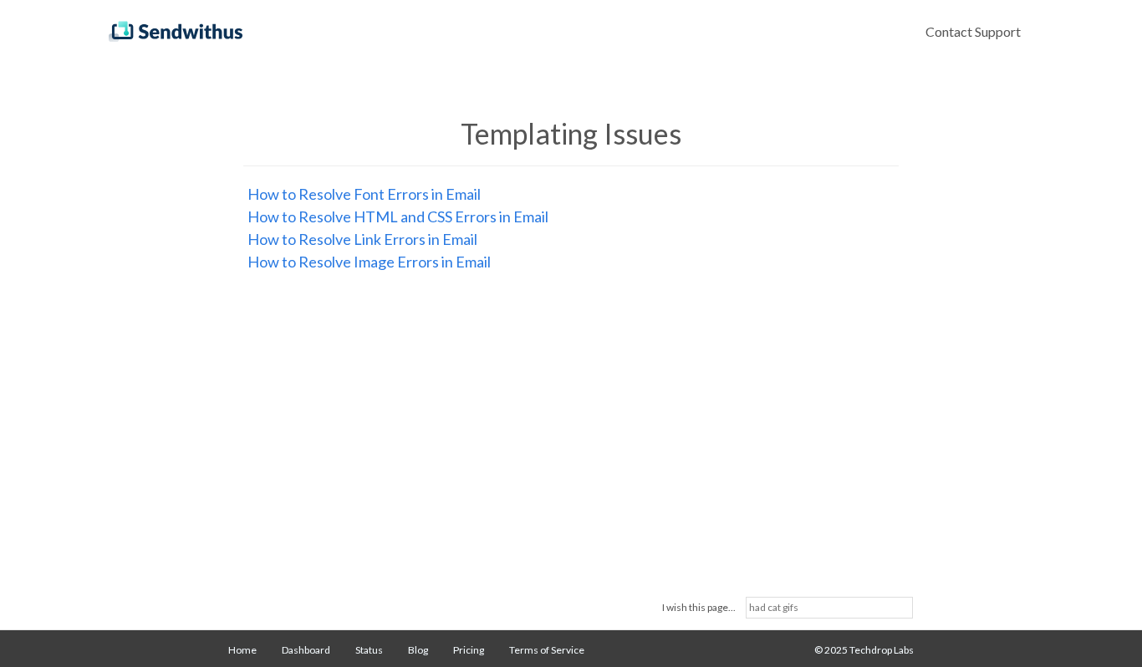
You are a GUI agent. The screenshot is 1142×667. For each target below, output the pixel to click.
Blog (418, 650)
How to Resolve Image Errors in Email (369, 261)
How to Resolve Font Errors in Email (364, 194)
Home (242, 650)
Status (369, 650)
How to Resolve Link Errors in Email (362, 239)
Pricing (468, 650)
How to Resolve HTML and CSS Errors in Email (397, 216)
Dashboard (306, 650)
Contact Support (973, 31)
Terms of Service (546, 650)
